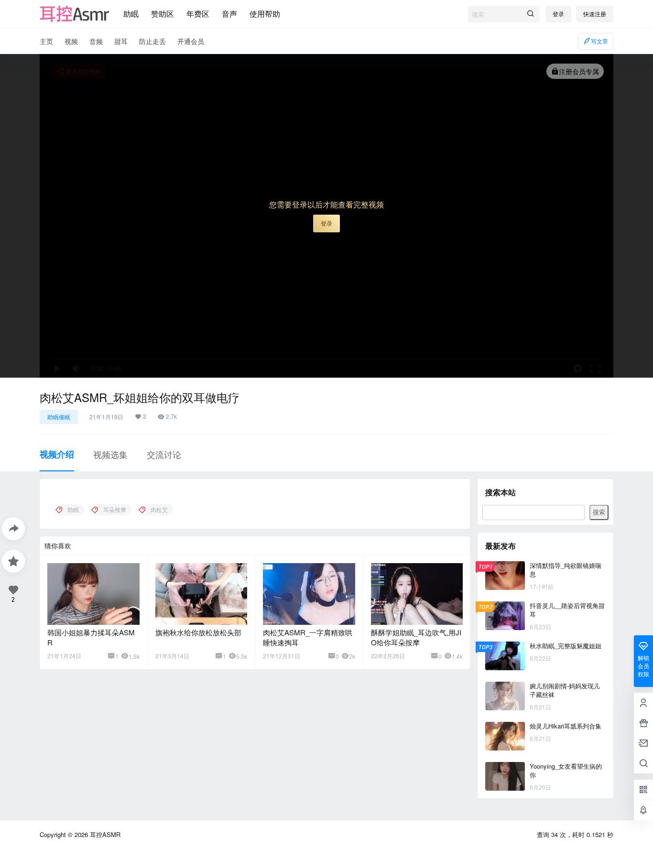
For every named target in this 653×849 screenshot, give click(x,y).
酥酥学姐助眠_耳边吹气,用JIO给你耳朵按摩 (416, 637)
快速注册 (594, 14)
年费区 (197, 13)
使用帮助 (265, 13)
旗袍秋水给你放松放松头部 (198, 632)
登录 (558, 14)
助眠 (131, 13)
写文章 (599, 41)
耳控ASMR (104, 834)
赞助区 (162, 13)
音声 (229, 13)
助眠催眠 (58, 417)
